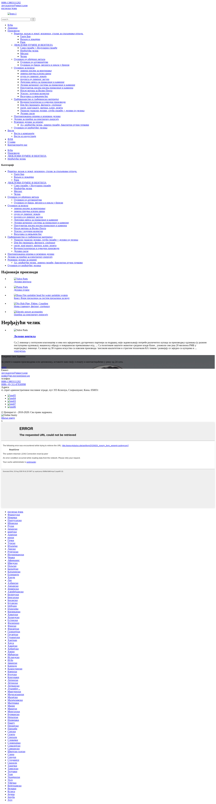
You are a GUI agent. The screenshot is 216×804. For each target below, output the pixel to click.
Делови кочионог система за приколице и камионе (47, 85)
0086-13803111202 (11, 381)
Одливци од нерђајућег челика (30, 127)
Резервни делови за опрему (28, 122)
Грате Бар (25, 36)
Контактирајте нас (17, 144)
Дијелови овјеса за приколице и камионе (42, 82)
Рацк (22, 42)
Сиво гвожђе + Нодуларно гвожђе (38, 47)
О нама (11, 142)
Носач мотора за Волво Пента (36, 90)
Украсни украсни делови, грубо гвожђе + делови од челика (52, 110)
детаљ (22, 351)
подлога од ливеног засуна (34, 79)
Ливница (12, 27)
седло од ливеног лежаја (33, 76)
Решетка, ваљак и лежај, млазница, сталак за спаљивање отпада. (48, 33)
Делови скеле (27, 113)
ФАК (10, 139)
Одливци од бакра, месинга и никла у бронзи (44, 65)
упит (16, 351)
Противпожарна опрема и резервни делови (37, 116)
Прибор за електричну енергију (31, 314)
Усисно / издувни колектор (34, 93)
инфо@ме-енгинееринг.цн (15, 375)
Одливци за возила (24, 67)
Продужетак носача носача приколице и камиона (46, 87)
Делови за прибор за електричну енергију (36, 119)
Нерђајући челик (29, 50)
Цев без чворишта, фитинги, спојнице (41, 105)
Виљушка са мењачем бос (34, 96)
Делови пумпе (21, 290)
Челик (23, 56)
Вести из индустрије (25, 136)
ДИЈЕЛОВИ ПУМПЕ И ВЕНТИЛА (33, 45)
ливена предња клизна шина (35, 73)
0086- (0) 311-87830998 (13, 384)
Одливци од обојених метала (29, 59)
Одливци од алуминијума (34, 62)
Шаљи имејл (8, 418)
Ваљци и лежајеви (30, 39)
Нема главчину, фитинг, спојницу (32, 306)
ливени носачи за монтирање (36, 70)
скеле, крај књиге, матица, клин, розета (41, 107)
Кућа (10, 25)
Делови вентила (22, 281)
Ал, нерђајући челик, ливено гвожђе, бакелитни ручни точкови (54, 124)
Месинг (24, 53)
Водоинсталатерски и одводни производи (43, 102)
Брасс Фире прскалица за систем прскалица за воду (42, 298)
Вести (11, 130)
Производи (14, 30)
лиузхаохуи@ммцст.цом (14, 373)
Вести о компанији (24, 133)
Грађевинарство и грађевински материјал (36, 99)
